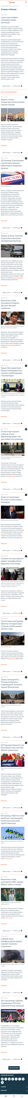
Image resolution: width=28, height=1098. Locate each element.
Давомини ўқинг (14, 1068)
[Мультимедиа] (6, 1096)
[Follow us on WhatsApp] (16, 1079)
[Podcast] (2, 1082)
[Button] (7, 86)
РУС (14, 1096)
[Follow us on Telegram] (5, 1079)
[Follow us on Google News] (23, 1079)
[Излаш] (22, 1096)
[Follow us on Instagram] (12, 1079)
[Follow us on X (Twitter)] (19, 1079)
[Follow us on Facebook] (9, 1079)
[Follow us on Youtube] (2, 1079)
